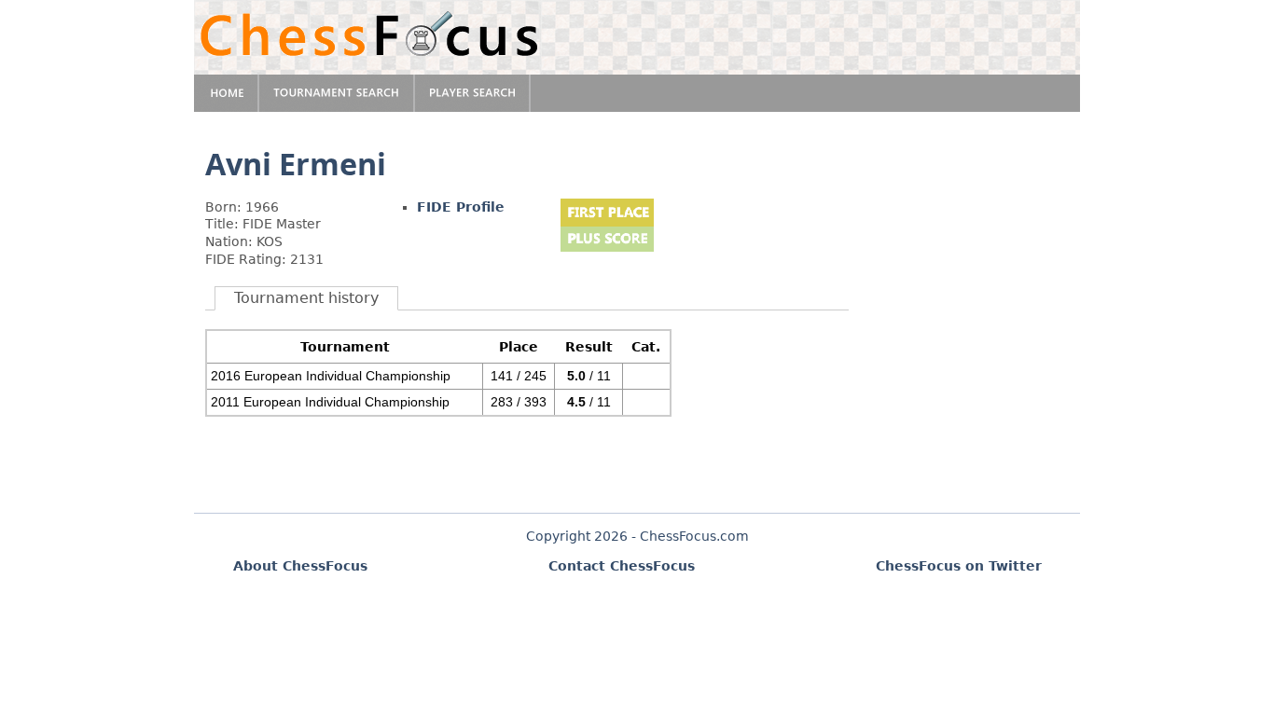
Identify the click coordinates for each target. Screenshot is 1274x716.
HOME (226, 93)
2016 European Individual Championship (330, 375)
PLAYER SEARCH (473, 93)
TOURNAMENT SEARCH (337, 93)
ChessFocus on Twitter (959, 565)
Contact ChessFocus (621, 565)
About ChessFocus (300, 565)
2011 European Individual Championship (330, 401)
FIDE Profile (461, 207)
